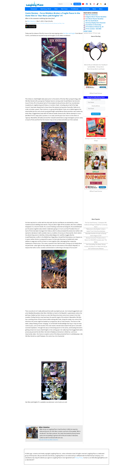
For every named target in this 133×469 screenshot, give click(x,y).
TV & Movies (74, 9)
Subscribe (77, 4)
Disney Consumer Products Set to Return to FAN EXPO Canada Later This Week (96, 240)
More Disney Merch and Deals (96, 69)
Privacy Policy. (79, 458)
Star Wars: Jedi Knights (69, 33)
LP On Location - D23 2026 (93, 29)
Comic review (31, 23)
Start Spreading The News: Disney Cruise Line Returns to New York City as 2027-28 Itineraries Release (95, 246)
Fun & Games (85, 9)
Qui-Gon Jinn (51, 23)
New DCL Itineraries (92, 15)
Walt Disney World (45, 9)
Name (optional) (96, 99)
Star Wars (59, 23)
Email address (96, 106)
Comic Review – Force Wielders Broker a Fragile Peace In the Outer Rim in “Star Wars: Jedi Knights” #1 (52, 14)
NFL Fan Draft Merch (92, 21)
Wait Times (64, 9)
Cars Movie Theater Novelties (94, 19)
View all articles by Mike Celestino (48, 440)
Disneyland (34, 9)
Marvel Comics (37, 23)
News (94, 9)
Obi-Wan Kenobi (44, 23)
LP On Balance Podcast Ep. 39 (94, 27)
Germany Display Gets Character (96, 23)
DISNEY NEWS (88, 31)
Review (55, 23)
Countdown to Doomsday (93, 25)
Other (56, 9)
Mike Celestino (31, 21)
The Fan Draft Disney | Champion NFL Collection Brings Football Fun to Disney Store (95, 225)
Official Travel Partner (96, 93)
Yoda (63, 23)
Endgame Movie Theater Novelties (96, 17)
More (100, 9)
